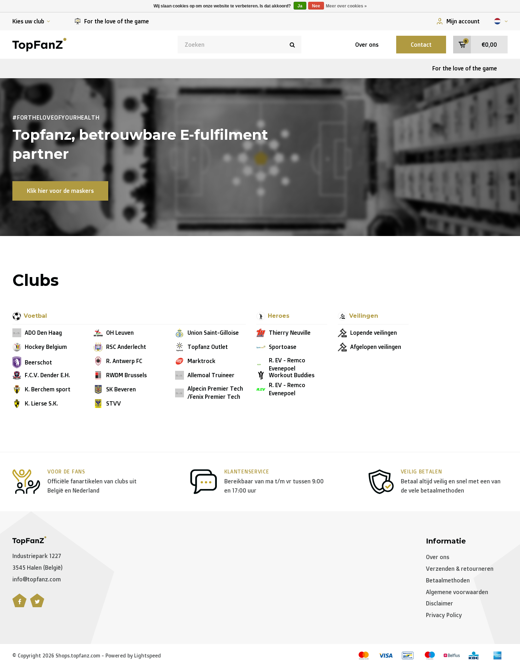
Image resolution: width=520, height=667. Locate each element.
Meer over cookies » (346, 6)
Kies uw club (28, 21)
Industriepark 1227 (36, 555)
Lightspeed (147, 655)
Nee (316, 6)
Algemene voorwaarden (457, 592)
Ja (299, 6)
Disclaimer (439, 603)
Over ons (367, 44)
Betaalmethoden (448, 580)
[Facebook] (19, 604)
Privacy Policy (444, 615)
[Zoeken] (292, 44)
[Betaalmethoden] (363, 655)
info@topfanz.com (36, 579)
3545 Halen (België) (37, 567)
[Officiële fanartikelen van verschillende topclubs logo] (39, 43)
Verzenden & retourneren (459, 568)
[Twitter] (37, 604)
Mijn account (463, 21)
